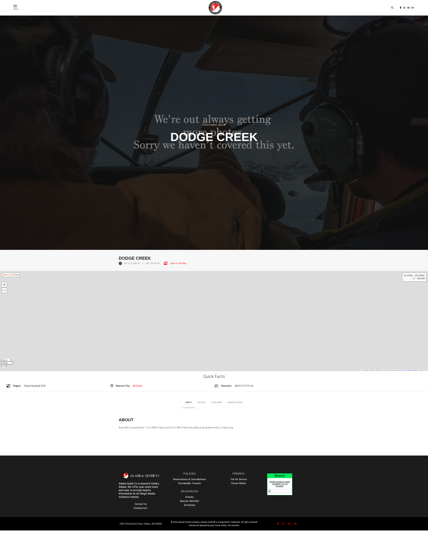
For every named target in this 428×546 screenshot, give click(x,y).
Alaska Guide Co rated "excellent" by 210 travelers (280, 484)
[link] (400, 8)
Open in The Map (178, 263)
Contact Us (141, 504)
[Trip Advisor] (408, 7)
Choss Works (238, 483)
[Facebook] (400, 7)
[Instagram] (404, 7)
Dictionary (189, 505)
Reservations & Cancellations (189, 479)
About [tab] (189, 402)
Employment (140, 508)
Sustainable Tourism (189, 483)
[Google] (413, 7)
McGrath (137, 385)
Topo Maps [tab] (216, 402)
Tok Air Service (238, 479)
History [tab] (201, 402)
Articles (189, 497)
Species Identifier (189, 501)
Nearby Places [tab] (235, 402)
